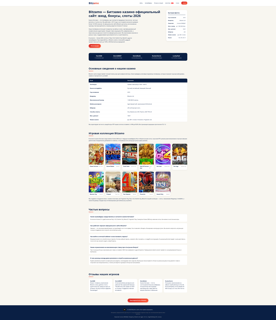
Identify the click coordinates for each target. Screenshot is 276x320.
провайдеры (148, 3)
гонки (177, 3)
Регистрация (95, 46)
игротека (169, 3)
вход (184, 3)
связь (141, 3)
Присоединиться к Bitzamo (138, 300)
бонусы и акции (158, 3)
